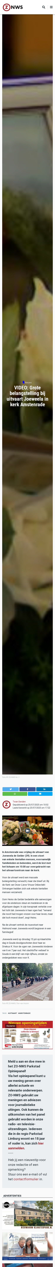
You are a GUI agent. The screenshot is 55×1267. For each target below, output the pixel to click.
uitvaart (13, 1013)
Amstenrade (25, 1013)
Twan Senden (19, 801)
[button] (10, 789)
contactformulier (26, 1179)
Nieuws (28, 382)
